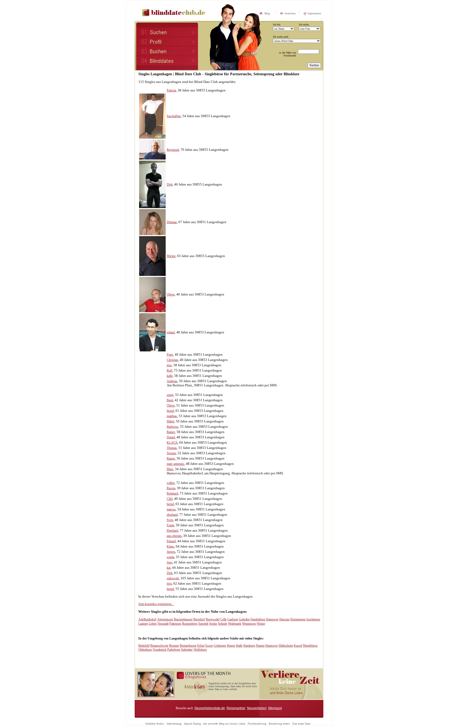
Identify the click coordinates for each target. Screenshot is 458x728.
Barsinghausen (183, 619)
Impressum (314, 13)
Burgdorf (199, 619)
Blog (267, 13)
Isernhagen (313, 619)
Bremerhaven (188, 645)
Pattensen (175, 623)
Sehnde (222, 623)
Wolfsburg (200, 649)
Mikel (170, 421)
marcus (171, 509)
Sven (170, 520)
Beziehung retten (279, 723)
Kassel (298, 645)
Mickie (171, 256)
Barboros (172, 427)
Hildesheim (286, 645)
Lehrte (153, 623)
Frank (170, 525)
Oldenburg (145, 649)
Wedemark (234, 623)
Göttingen (220, 645)
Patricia (171, 90)
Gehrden (244, 619)
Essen (209, 645)
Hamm (260, 645)
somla (170, 557)
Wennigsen (249, 623)
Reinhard (172, 493)
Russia (171, 488)
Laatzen (143, 623)
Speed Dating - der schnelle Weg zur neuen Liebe (214, 723)
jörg (169, 583)
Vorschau (290, 13)
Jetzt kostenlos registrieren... (156, 604)
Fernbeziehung (257, 723)
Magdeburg (310, 645)
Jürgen (171, 552)
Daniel (171, 437)
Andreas (172, 381)
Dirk (170, 184)
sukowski (173, 578)
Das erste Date (301, 723)
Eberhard (172, 530)
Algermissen (165, 619)
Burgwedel (212, 619)
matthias (172, 416)
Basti (170, 400)
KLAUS (172, 442)
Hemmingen (298, 619)
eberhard (172, 515)
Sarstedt (203, 623)
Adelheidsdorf (147, 619)
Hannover (272, 619)
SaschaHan (174, 116)
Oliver (171, 294)
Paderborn (173, 649)
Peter (170, 354)
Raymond (173, 150)
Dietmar (172, 222)
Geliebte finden (154, 723)
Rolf (169, 370)
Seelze (213, 623)
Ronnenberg (189, 623)
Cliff (170, 499)
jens (169, 365)
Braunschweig (159, 645)
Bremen (174, 645)
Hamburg (249, 645)
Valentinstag (174, 723)
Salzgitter (187, 649)
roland (171, 332)
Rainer (171, 432)
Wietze (261, 623)
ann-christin (174, 536)
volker (171, 483)
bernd (170, 411)
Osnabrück (159, 649)
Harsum (284, 619)
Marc (170, 469)
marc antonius (175, 464)
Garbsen (232, 619)
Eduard (171, 541)
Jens (169, 562)
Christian (172, 360)
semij (170, 395)
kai (168, 568)
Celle (223, 619)
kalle (170, 376)
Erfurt (201, 645)
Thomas (172, 448)
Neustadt (163, 623)
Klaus (170, 546)
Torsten (171, 453)
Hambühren (257, 619)
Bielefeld (143, 645)
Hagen (231, 645)
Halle (239, 645)
